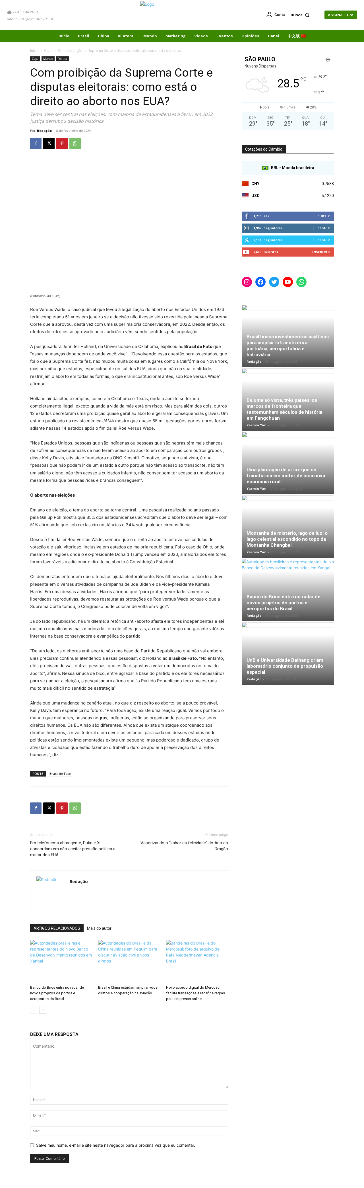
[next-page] (42, 1010)
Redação (44, 130)
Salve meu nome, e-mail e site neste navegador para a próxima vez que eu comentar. (115, 1145)
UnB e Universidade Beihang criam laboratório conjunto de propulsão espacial (285, 666)
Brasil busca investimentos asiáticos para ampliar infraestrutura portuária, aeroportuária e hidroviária (288, 345)
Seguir (324, 228)
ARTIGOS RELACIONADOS (57, 928)
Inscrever (321, 252)
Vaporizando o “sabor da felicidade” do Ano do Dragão (184, 845)
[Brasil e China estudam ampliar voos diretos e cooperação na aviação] (129, 961)
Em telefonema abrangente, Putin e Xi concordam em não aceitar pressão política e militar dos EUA (72, 848)
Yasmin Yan (256, 425)
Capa (48, 50)
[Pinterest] (62, 143)
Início (34, 50)
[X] (49, 143)
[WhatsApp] (75, 143)
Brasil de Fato (60, 773)
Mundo (48, 59)
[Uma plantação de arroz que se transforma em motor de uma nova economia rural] (288, 463)
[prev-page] (33, 1010)
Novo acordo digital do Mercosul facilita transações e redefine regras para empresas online (195, 993)
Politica (62, 59)
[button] (301, 15)
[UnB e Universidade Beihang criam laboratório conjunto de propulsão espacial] (288, 653)
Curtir (323, 216)
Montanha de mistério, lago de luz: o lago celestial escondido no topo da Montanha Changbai (287, 539)
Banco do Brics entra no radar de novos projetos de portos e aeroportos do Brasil (57, 993)
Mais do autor (99, 928)
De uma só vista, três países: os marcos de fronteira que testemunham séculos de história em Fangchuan (284, 409)
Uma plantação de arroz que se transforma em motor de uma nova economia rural (286, 475)
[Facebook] (36, 143)
